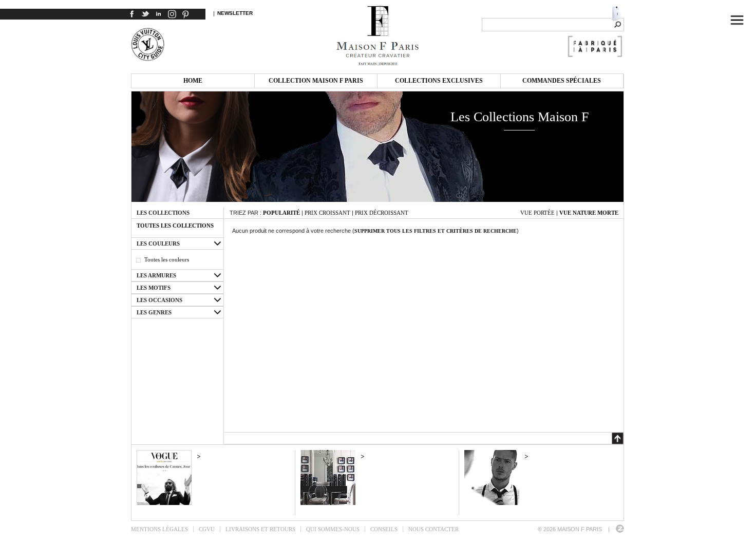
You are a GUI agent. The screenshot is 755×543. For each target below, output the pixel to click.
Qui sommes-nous (333, 529)
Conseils (384, 529)
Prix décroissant (381, 213)
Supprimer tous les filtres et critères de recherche (435, 231)
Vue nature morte (588, 213)
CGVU (207, 529)
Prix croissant (327, 213)
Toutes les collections (175, 225)
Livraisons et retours (260, 529)
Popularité (281, 213)
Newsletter (235, 13)
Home (192, 80)
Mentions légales (159, 529)
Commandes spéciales (561, 80)
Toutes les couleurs (166, 259)
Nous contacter (433, 529)
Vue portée (537, 213)
